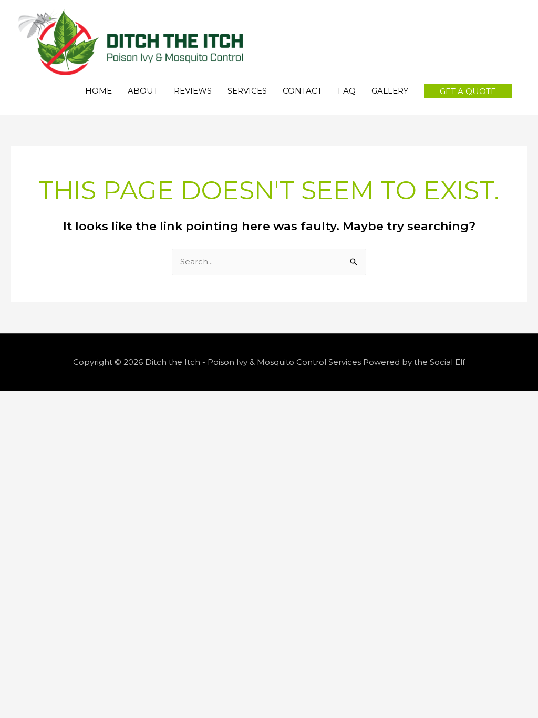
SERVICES (247, 91)
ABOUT (143, 91)
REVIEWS (193, 91)
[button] (468, 91)
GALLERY (389, 91)
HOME (98, 91)
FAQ (347, 91)
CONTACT (302, 91)
